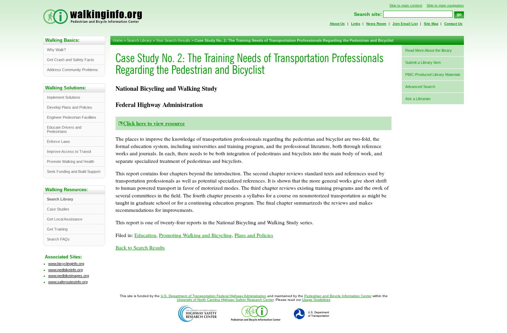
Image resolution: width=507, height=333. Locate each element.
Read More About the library (428, 50)
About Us (337, 24)
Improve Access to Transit (69, 151)
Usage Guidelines (316, 300)
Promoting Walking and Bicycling (195, 235)
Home (118, 40)
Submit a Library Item (423, 62)
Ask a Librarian (417, 99)
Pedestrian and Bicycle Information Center (337, 296)
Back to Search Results (140, 247)
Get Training (57, 229)
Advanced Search (420, 87)
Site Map (431, 24)
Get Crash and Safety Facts (70, 60)
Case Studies (58, 209)
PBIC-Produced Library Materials (432, 74)
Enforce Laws (58, 141)
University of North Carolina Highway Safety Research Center (225, 300)
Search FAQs (58, 239)
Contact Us (453, 24)
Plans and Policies (254, 235)
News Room (376, 24)
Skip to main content (405, 5)
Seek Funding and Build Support (73, 171)
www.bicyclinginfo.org (66, 264)
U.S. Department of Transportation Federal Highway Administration (213, 296)
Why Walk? (56, 50)
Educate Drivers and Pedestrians (64, 129)
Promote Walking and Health (70, 161)
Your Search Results (173, 40)
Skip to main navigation (445, 5)
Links (355, 24)
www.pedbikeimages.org (68, 276)
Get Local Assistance (64, 219)
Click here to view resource (154, 123)
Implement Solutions (63, 97)
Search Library (139, 40)
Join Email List (405, 24)
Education (145, 235)
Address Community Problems (72, 70)
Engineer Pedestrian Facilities (71, 117)
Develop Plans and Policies (69, 107)
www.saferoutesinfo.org (68, 282)
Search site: (368, 14)
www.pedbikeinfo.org (65, 270)
